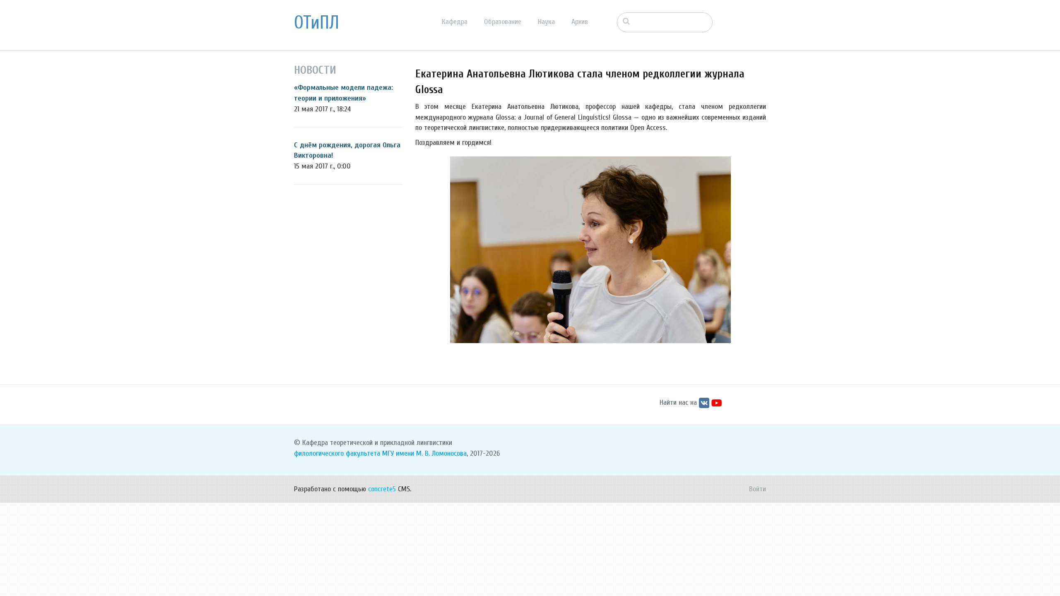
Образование (502, 21)
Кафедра (454, 21)
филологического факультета (337, 453)
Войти (757, 489)
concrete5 (382, 489)
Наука (546, 21)
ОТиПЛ (316, 23)
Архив (579, 21)
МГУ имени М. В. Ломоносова (424, 453)
